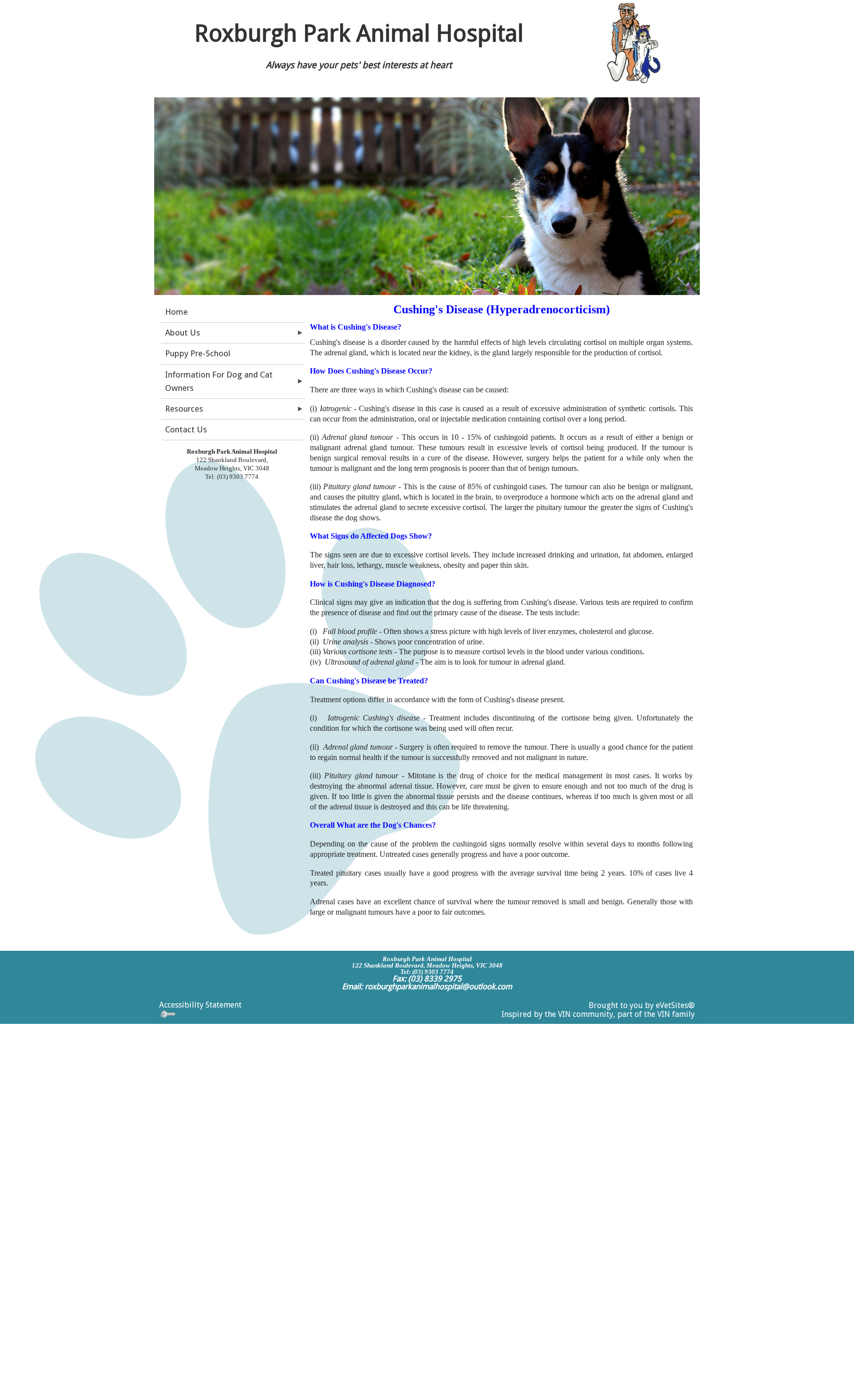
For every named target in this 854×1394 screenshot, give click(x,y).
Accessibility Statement (200, 1005)
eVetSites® (675, 1005)
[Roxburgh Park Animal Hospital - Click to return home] (631, 44)
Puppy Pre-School (197, 353)
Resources (184, 409)
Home (176, 312)
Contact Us (186, 429)
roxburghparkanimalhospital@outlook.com (438, 986)
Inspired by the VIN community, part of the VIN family (598, 1014)
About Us (182, 333)
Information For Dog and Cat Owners (219, 381)
